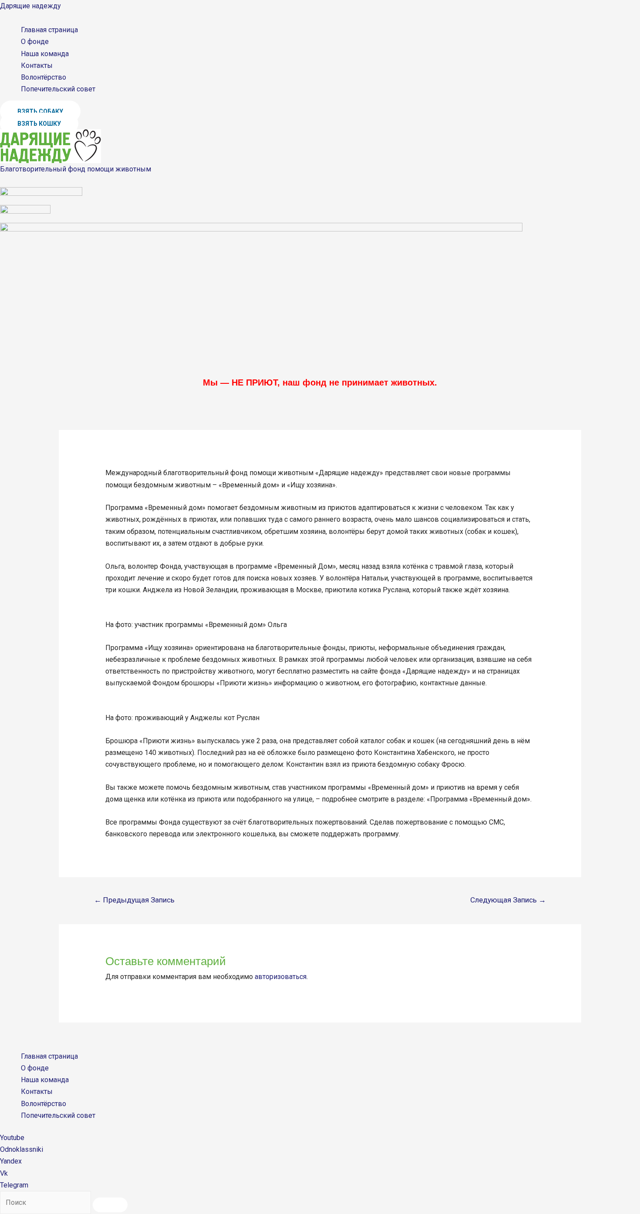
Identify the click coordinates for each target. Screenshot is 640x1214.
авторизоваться (281, 977)
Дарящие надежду (30, 6)
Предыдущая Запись (134, 899)
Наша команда (45, 54)
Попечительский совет (58, 89)
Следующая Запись (508, 899)
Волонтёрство (43, 77)
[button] (40, 111)
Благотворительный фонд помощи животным (75, 169)
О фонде (35, 41)
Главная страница (49, 30)
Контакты (37, 65)
